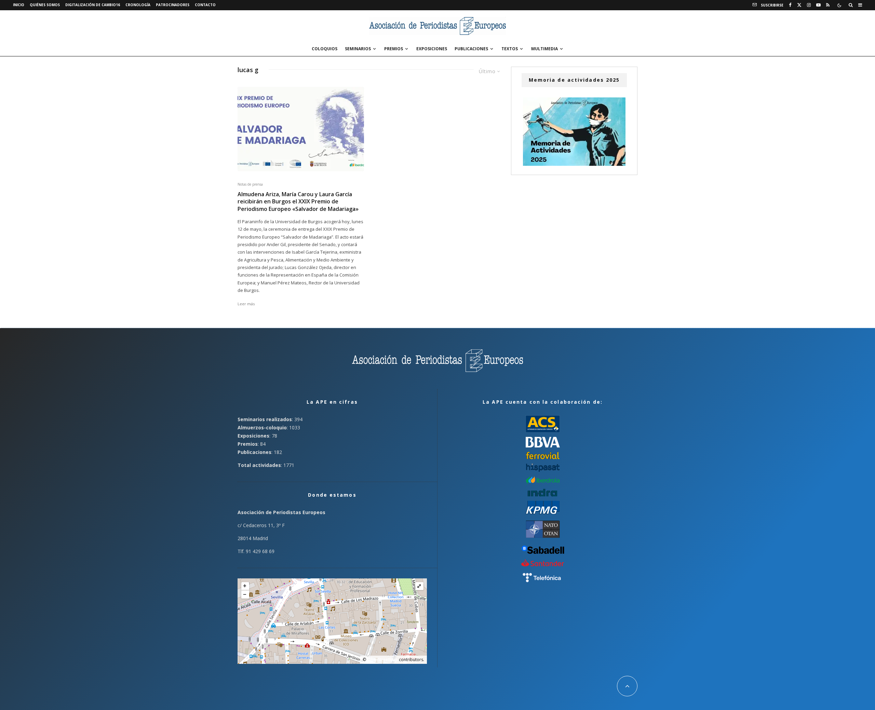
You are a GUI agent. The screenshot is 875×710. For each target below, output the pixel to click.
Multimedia (544, 49)
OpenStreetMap (382, 659)
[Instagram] (808, 5)
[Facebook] (790, 5)
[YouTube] (818, 5)
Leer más (246, 303)
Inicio (18, 4)
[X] (799, 5)
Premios (393, 49)
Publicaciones (471, 49)
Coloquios (324, 49)
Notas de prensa (250, 184)
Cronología (137, 4)
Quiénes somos (45, 4)
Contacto (205, 4)
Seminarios (358, 49)
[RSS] (827, 5)
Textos (509, 49)
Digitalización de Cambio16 (92, 4)
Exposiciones (431, 49)
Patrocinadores (172, 4)
